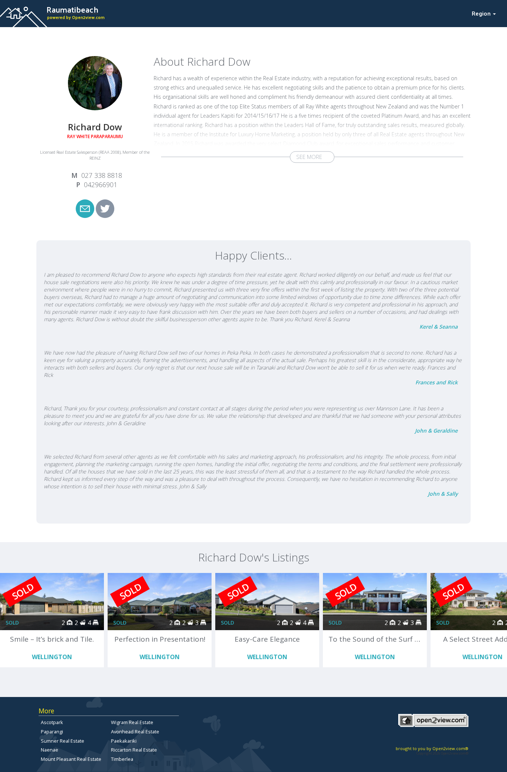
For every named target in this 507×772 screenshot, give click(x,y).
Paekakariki (124, 740)
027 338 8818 (101, 175)
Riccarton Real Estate (134, 749)
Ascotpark (52, 722)
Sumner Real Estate (62, 740)
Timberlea (122, 759)
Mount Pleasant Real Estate (71, 759)
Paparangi (52, 731)
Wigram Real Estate (132, 722)
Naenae (49, 749)
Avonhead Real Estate (135, 731)
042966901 (100, 184)
